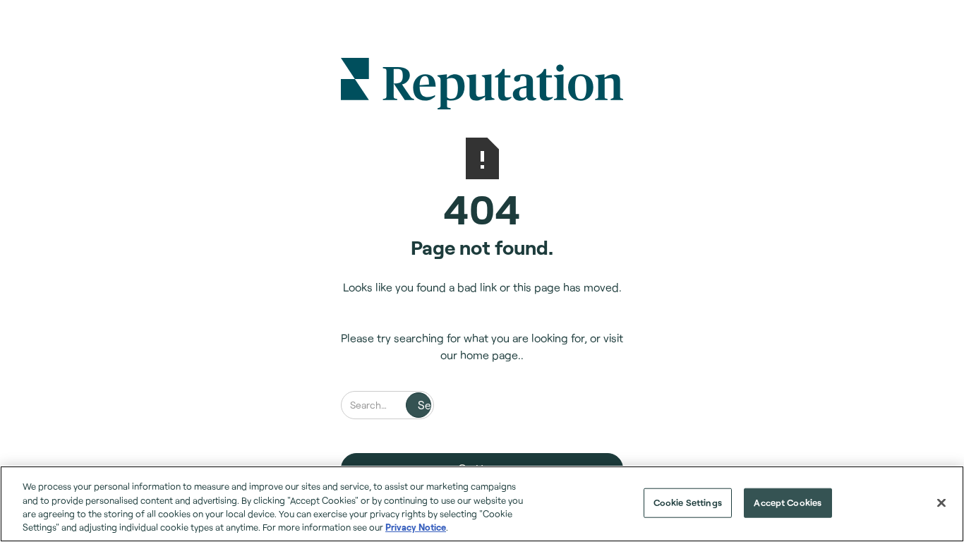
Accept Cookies (787, 502)
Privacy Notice (415, 527)
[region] (482, 504)
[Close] (941, 502)
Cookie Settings (687, 502)
